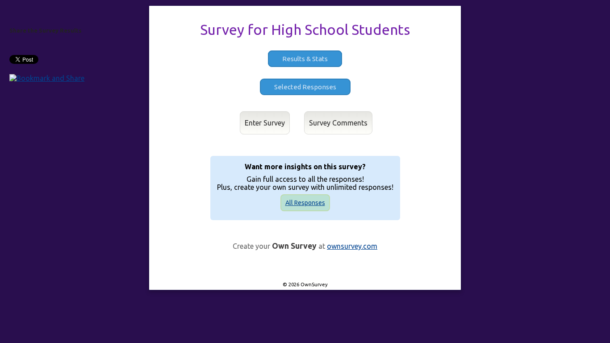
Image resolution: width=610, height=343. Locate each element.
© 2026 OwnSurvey (305, 284)
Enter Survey (265, 123)
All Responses (305, 202)
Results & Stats (305, 59)
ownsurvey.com (352, 246)
